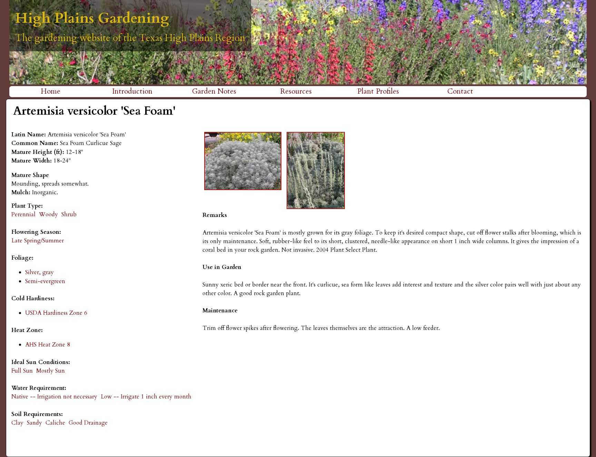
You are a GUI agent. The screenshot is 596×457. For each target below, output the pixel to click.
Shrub (69, 214)
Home (50, 91)
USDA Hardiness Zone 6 (56, 313)
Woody (48, 214)
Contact (460, 91)
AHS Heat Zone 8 (47, 345)
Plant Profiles (378, 91)
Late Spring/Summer (37, 241)
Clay (17, 423)
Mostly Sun (50, 371)
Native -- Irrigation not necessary (54, 397)
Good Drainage (88, 423)
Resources (296, 91)
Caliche (55, 423)
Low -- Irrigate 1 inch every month (146, 397)
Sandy (34, 423)
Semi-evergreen (45, 281)
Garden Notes (214, 91)
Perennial (23, 214)
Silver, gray (39, 272)
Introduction (132, 91)
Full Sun (22, 371)
